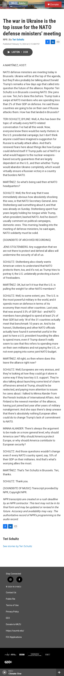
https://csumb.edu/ (15, 631)
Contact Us (11, 592)
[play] (4, 672)
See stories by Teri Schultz (17, 546)
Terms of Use (12, 605)
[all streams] (60, 672)
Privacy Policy (12, 612)
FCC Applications (14, 637)
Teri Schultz (18, 39)
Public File (10, 599)
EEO (8, 618)
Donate (54, 4)
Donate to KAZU (13, 624)
